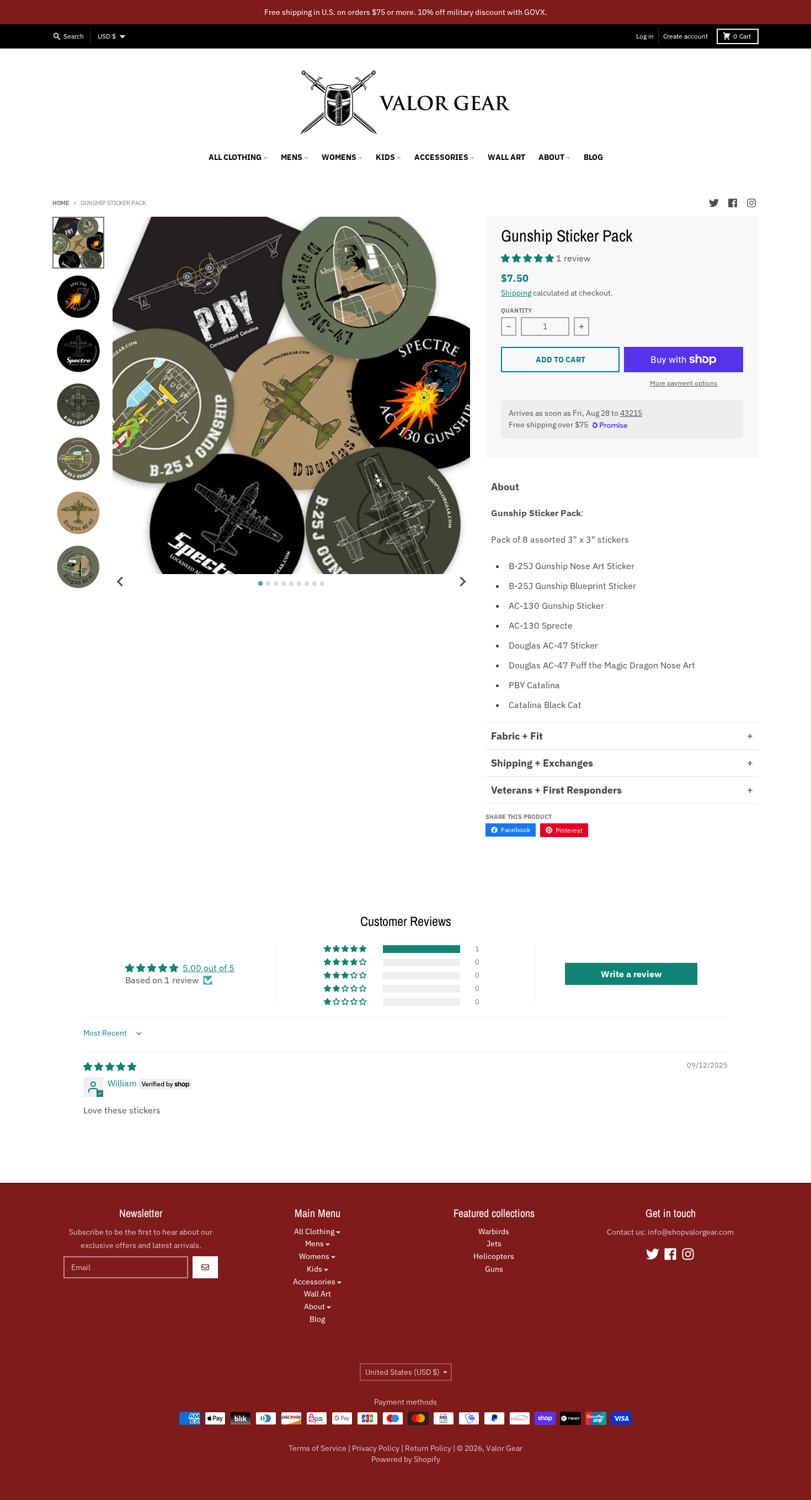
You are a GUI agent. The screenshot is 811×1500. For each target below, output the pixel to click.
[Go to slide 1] (260, 583)
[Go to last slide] (120, 582)
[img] (109, 1066)
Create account (685, 36)
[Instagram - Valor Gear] (751, 203)
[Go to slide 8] (314, 583)
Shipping (516, 293)
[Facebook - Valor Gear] (732, 203)
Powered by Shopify (405, 1459)
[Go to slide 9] (322, 583)
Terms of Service (317, 1448)
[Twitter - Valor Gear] (714, 203)
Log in (645, 36)
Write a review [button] (631, 973)
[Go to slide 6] (299, 583)
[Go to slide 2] (268, 583)
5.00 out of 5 (208, 967)
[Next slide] (462, 582)
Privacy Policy (375, 1448)
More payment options (683, 383)
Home (61, 203)
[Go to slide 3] (276, 583)
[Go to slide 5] (291, 583)
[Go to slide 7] (307, 583)
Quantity (516, 310)
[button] (528, 258)
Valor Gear (504, 1448)
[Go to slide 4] (283, 583)
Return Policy (428, 1448)
